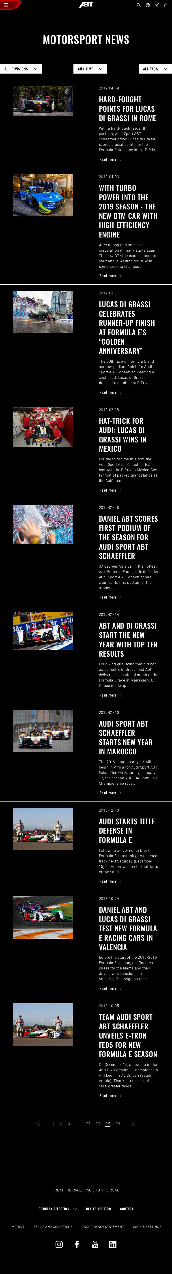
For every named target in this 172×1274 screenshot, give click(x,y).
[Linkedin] (112, 1244)
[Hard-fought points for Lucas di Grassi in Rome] (43, 101)
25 (117, 1124)
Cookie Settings (147, 1226)
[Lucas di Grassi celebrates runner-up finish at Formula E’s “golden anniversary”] (43, 312)
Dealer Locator (98, 1208)
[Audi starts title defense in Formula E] (43, 829)
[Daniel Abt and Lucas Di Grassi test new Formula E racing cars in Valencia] (43, 917)
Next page (133, 1123)
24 (107, 1124)
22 (88, 1124)
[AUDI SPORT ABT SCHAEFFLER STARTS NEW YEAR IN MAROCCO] (43, 731)
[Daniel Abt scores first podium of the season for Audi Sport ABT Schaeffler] (43, 524)
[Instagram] (59, 1244)
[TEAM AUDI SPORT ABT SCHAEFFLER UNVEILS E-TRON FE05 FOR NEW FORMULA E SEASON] (43, 1024)
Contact (126, 1208)
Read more (108, 159)
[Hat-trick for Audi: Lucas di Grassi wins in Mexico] (43, 427)
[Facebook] (77, 1244)
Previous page (39, 1123)
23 (97, 1124)
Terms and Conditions (53, 1226)
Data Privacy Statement (103, 1226)
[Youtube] (94, 1244)
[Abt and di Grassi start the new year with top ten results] (43, 631)
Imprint (17, 1226)
